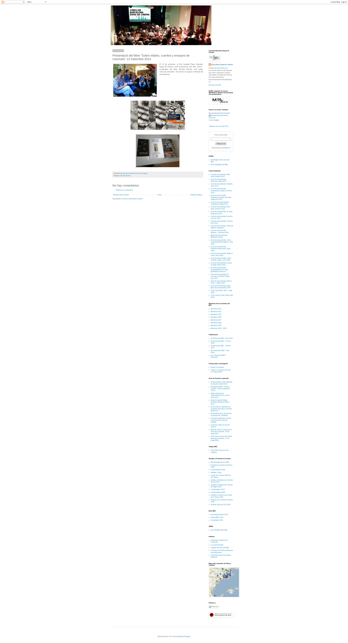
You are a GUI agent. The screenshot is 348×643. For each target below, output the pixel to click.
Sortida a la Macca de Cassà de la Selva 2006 (221, 496)
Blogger (187, 636)
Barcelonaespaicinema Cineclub (219, 113)
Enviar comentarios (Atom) (132, 199)
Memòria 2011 (216, 312)
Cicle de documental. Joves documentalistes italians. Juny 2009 (222, 242)
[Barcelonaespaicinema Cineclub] (221, 118)
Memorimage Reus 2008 (220, 462)
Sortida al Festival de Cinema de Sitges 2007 (221, 486)
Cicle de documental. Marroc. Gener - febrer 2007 (221, 282)
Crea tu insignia (214, 120)
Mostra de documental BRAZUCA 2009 (219, 236)
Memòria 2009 (216, 317)
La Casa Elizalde (217, 545)
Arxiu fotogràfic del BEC (219, 165)
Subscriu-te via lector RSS (218, 126)
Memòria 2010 (216, 314)
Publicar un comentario (124, 190)
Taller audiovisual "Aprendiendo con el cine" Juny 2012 (220, 395)
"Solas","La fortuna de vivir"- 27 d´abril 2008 (221, 371)
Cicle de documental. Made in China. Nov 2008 (222, 254)
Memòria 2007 (216, 320)
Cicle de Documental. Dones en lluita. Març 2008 (221, 264)
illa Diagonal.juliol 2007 (219, 514)
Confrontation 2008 (218, 470)
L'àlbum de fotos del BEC (220, 548)
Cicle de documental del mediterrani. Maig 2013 (220, 203)
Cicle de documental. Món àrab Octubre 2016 (220, 175)
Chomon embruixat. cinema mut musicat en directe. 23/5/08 (221, 420)
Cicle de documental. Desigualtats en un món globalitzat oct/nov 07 (219, 270)
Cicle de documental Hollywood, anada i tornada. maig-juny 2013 (221, 197)
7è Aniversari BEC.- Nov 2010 (222, 338)
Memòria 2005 (216, 325)
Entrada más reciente (121, 195)
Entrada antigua (196, 195)
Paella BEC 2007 (217, 517)
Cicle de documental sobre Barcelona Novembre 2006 (221, 287)
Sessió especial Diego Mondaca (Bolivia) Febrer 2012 (220, 402)
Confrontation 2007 (218, 489)
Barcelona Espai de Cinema (222, 65)
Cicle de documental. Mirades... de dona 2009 (220, 231)
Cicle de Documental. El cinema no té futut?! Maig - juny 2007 (220, 276)
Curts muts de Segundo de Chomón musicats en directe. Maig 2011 (221, 409)
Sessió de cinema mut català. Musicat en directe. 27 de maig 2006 (221, 438)
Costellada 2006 (217, 520)
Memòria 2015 (216, 309)
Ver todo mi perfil (215, 85)
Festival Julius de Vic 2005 (220, 505)
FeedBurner (225, 148)
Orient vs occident (217, 367)
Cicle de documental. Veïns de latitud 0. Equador (222, 227)
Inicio (160, 195)
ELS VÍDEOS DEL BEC (219, 530)
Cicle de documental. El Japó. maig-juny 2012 (222, 212)
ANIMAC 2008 (216, 473)
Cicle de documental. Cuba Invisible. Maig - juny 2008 (221, 259)
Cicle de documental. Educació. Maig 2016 (218, 180)
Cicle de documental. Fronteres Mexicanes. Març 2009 (221, 249)
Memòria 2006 (216, 323)
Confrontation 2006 (218, 492)
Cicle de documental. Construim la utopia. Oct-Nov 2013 (221, 191)
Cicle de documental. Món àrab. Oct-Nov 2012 (220, 208)
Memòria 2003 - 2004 (219, 328)
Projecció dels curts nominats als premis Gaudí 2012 (221, 383)
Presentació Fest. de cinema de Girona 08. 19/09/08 (221, 414)
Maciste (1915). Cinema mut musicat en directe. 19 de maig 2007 (221, 432)
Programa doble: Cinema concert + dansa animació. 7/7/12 (220, 389)
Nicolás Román (125, 175)
